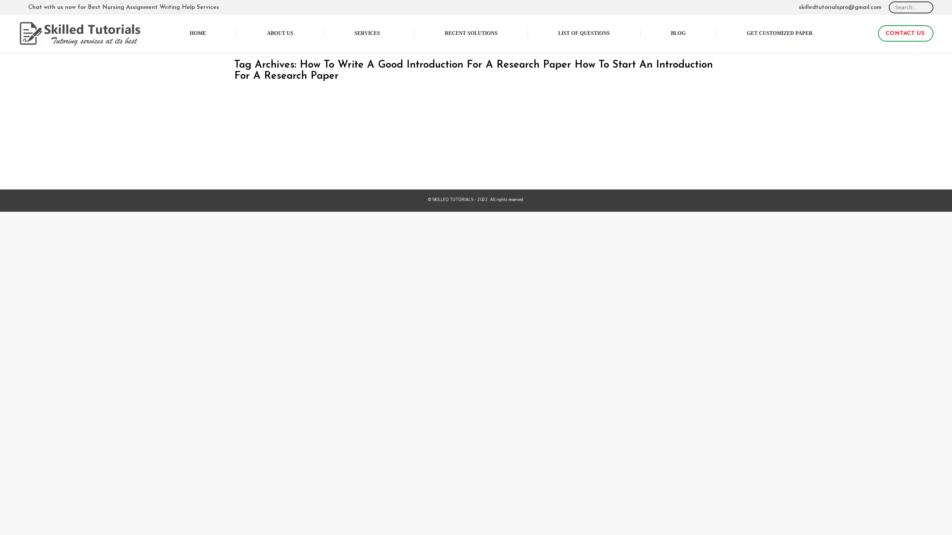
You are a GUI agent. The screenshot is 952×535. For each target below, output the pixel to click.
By (275, 133)
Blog (248, 133)
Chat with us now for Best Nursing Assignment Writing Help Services (123, 7)
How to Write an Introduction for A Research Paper (326, 122)
